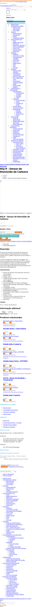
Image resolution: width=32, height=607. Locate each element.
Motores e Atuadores (17, 140)
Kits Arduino (16, 29)
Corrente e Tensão (18, 56)
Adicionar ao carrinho (5, 239)
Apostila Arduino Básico (10, 425)
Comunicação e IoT (16, 39)
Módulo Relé (17, 85)
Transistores (16, 136)
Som (14, 66)
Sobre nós (6, 420)
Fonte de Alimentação (16, 119)
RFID (14, 41)
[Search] (15, 471)
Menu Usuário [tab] (7, 475)
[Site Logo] (21, 1)
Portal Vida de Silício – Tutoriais (12, 422)
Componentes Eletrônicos (14, 126)
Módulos (13, 69)
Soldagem (16, 99)
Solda (17, 102)
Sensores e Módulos (18, 233)
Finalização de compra (15, 466)
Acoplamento (17, 152)
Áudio (14, 84)
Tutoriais (17, 164)
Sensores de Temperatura (16, 373)
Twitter (8, 241)
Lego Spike (16, 30)
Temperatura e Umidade (17, 58)
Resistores (16, 131)
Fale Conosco (7, 408)
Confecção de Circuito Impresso (18, 107)
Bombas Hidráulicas (18, 157)
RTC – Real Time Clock (13, 527)
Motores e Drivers (18, 142)
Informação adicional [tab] (9, 245)
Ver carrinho (4, 466)
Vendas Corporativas (9, 427)
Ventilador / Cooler (18, 149)
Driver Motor (20, 143)
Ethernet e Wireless (19, 45)
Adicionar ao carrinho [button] (9, 324)
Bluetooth (16, 51)
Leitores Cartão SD (18, 76)
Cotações (23, 164)
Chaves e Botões (18, 128)
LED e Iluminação (18, 139)
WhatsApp (28, 241)
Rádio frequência (18, 42)
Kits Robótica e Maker (17, 26)
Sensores (13, 53)
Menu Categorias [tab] (8, 474)
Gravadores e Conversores (17, 74)
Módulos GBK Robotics (17, 71)
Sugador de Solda (15, 547)
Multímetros (20, 114)
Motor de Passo (20, 148)
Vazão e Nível (17, 63)
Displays (15, 87)
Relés (14, 137)
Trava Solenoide (17, 154)
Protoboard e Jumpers (20, 93)
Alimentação (14, 117)
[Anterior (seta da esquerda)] (0, 606)
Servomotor (19, 146)
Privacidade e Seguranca (10, 410)
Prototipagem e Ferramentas (15, 89)
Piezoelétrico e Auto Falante (15, 594)
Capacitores (16, 133)
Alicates (18, 111)
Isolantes (18, 112)
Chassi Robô (16, 161)
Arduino (13, 32)
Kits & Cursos (16, 27)
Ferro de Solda (20, 100)
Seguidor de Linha (8, 356)
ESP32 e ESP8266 (18, 47)
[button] (14, 5)
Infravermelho (17, 50)
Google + (19, 241)
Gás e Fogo (16, 60)
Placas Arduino (17, 33)
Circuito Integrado (18, 134)
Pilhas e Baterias (17, 124)
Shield (15, 36)
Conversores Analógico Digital (18, 81)
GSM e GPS (16, 48)
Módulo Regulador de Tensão (18, 122)
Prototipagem (17, 91)
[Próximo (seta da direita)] (2, 606)
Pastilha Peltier (17, 155)
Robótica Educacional (7, 164)
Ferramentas (17, 109)
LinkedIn (13, 241)
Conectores (16, 130)
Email (23, 241)
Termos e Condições (9, 412)
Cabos (18, 97)
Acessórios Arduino (18, 38)
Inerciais (15, 67)
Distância (15, 54)
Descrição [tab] (6, 244)
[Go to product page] (17, 321)
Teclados (18, 96)
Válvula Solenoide (18, 151)
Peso (14, 64)
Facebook (3, 241)
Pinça (17, 115)
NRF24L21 (16, 44)
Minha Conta (14, 24)
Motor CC (19, 145)
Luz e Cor (15, 62)
